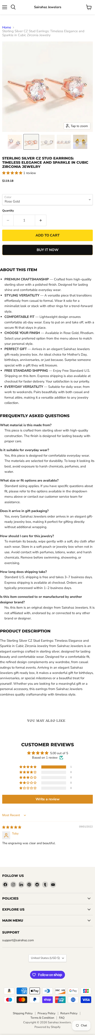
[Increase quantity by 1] (40, 220)
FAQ (62, 1018)
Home (6, 27)
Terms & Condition (42, 1018)
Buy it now (48, 250)
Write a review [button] (48, 799)
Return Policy (69, 1013)
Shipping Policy (23, 1013)
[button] (14, 141)
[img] (11, 827)
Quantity (8, 210)
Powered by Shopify (47, 1027)
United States (45, 958)
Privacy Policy (46, 1013)
